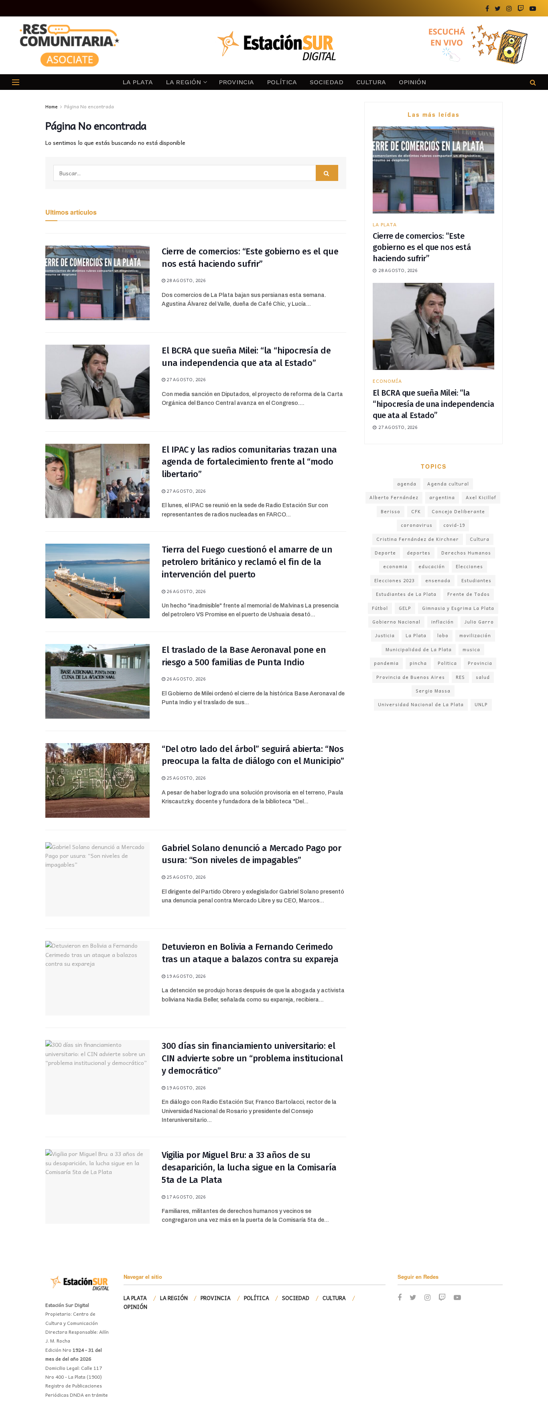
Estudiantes (476, 580)
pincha (418, 663)
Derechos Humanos (466, 552)
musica (471, 649)
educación (431, 566)
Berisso (390, 511)
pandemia (386, 663)
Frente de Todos (468, 594)
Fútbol (380, 608)
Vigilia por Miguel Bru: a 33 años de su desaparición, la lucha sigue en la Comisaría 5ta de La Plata (249, 1167)
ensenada (438, 580)
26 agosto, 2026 (185, 591)
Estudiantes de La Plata (406, 594)
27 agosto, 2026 (185, 379)
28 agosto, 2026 (185, 280)
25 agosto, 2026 (185, 777)
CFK (416, 511)
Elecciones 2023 (394, 580)
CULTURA (371, 82)
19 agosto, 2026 (185, 976)
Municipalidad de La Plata (419, 649)
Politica (447, 663)
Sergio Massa (433, 690)
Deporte (385, 552)
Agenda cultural (448, 483)
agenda (406, 483)
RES (460, 677)
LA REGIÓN (183, 82)
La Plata (416, 635)
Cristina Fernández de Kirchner (417, 539)
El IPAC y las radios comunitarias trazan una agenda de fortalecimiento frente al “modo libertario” (249, 462)
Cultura (479, 539)
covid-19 (454, 525)
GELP (405, 608)
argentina (442, 497)
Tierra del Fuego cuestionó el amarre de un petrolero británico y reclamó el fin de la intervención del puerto (247, 562)
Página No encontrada (89, 106)
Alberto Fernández (393, 497)
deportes (418, 552)
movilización (475, 635)
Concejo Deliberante (458, 511)
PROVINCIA (236, 82)
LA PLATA (137, 82)
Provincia (480, 663)
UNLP (481, 704)
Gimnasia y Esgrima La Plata (458, 608)
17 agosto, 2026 (185, 1196)
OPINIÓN (412, 82)
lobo (443, 635)
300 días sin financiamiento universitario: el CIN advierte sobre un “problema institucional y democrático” (252, 1058)
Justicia (385, 635)
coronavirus (416, 525)
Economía (387, 380)
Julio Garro (479, 621)
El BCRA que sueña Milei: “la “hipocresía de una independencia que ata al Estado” (433, 404)
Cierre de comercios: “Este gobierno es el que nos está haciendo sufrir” (422, 247)
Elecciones (469, 566)
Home (51, 106)
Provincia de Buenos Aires (410, 677)
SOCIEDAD (326, 82)
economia (395, 566)
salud (483, 677)
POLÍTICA (282, 82)
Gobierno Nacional (396, 621)
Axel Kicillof (481, 497)
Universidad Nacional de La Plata (421, 704)
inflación (442, 621)
